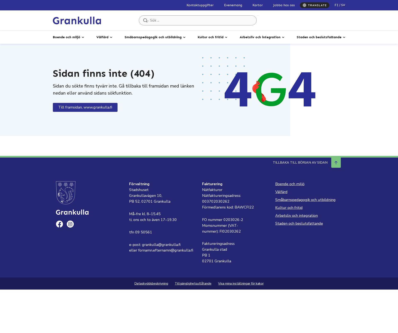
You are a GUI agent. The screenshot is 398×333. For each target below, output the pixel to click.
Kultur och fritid (210, 37)
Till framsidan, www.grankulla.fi (85, 107)
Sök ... (258, 15)
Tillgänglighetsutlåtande (193, 283)
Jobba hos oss (284, 5)
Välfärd (102, 37)
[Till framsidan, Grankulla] (77, 20)
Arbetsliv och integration (260, 37)
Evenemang (233, 5)
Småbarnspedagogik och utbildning (153, 37)
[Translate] (314, 5)
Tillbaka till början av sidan (300, 162)
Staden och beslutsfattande (319, 37)
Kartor (257, 5)
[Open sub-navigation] (83, 37)
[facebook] (59, 224)
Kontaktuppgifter (200, 5)
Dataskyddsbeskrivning (151, 283)
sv (343, 5)
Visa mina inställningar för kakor (241, 283)
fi (337, 5)
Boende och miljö (66, 37)
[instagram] (70, 224)
